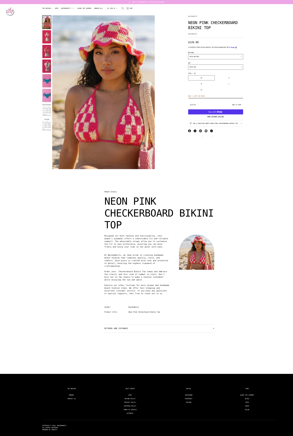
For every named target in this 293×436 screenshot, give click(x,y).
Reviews (217, 136)
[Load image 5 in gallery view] (46, 80)
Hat (189, 63)
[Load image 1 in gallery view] (46, 22)
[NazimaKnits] (10, 11)
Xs (201, 78)
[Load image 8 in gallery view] (46, 124)
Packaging (207, 136)
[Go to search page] (122, 8)
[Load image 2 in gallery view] (46, 36)
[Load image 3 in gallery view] (46, 51)
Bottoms (191, 52)
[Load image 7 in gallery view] (46, 110)
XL (201, 90)
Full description (194, 136)
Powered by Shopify (49, 430)
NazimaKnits (192, 16)
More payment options (215, 116)
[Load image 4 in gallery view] (46, 66)
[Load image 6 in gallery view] (46, 95)
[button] (122, 8)
